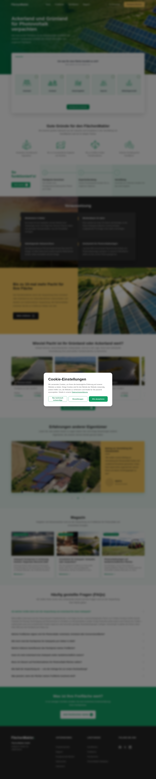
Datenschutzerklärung (80, 392)
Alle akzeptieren (98, 399)
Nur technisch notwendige (57, 399)
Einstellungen (78, 399)
